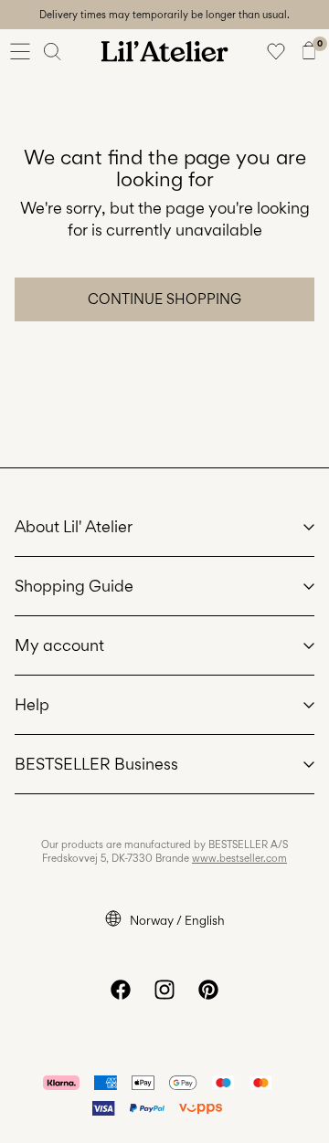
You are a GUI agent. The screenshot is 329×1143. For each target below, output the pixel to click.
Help (32, 704)
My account (59, 645)
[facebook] (120, 989)
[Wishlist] (276, 51)
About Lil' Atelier (74, 526)
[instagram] (164, 989)
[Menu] (20, 51)
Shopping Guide (74, 585)
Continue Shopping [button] (164, 299)
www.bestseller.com (239, 858)
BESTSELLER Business (96, 763)
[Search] (53, 51)
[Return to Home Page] (164, 51)
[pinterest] (208, 989)
